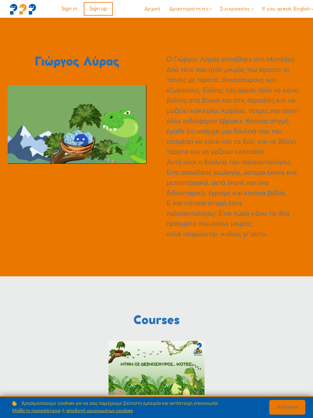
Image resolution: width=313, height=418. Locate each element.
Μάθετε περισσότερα (36, 411)
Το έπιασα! (287, 407)
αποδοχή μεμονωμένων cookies (99, 411)
